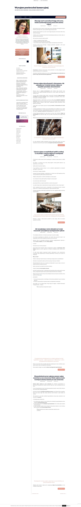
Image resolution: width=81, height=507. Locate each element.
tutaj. (41, 274)
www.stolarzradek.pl (19, 90)
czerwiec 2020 (18, 139)
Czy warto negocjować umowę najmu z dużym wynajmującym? (21, 95)
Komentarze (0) (56, 156)
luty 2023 (17, 133)
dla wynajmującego (19, 69)
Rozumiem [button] (64, 505)
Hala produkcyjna (22, 51)
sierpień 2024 (18, 131)
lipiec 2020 (18, 137)
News (17, 87)
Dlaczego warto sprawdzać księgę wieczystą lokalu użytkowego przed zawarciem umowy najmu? (49, 22)
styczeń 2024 (18, 132)
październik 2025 (18, 128)
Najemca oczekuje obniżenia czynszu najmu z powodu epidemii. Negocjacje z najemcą (21, 92)
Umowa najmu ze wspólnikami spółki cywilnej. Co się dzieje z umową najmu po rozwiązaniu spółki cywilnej (49, 153)
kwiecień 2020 (18, 140)
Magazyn (22, 49)
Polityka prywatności (63, 496)
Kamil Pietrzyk (18, 94)
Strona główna (19, 17)
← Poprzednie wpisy (35, 493)
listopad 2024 (18, 129)
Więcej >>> (68, 505)
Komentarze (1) (55, 25)
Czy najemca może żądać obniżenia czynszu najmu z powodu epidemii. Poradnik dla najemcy (21, 81)
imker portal (18, 83)
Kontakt (30, 17)
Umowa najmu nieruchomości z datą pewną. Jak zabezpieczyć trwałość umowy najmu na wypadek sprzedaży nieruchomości (49, 85)
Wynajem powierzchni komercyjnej (31, 7)
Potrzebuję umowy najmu (60, 17)
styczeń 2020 (18, 141)
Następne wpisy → (63, 493)
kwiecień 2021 (18, 135)
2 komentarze (55, 88)
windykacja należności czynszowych (21, 70)
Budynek (22, 54)
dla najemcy (18, 68)
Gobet (17, 80)
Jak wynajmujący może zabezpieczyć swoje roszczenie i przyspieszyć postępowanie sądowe (49, 229)
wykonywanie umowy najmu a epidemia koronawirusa (21, 74)
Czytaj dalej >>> (61, 76)
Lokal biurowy (22, 53)
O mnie (25, 17)
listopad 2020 (18, 136)
